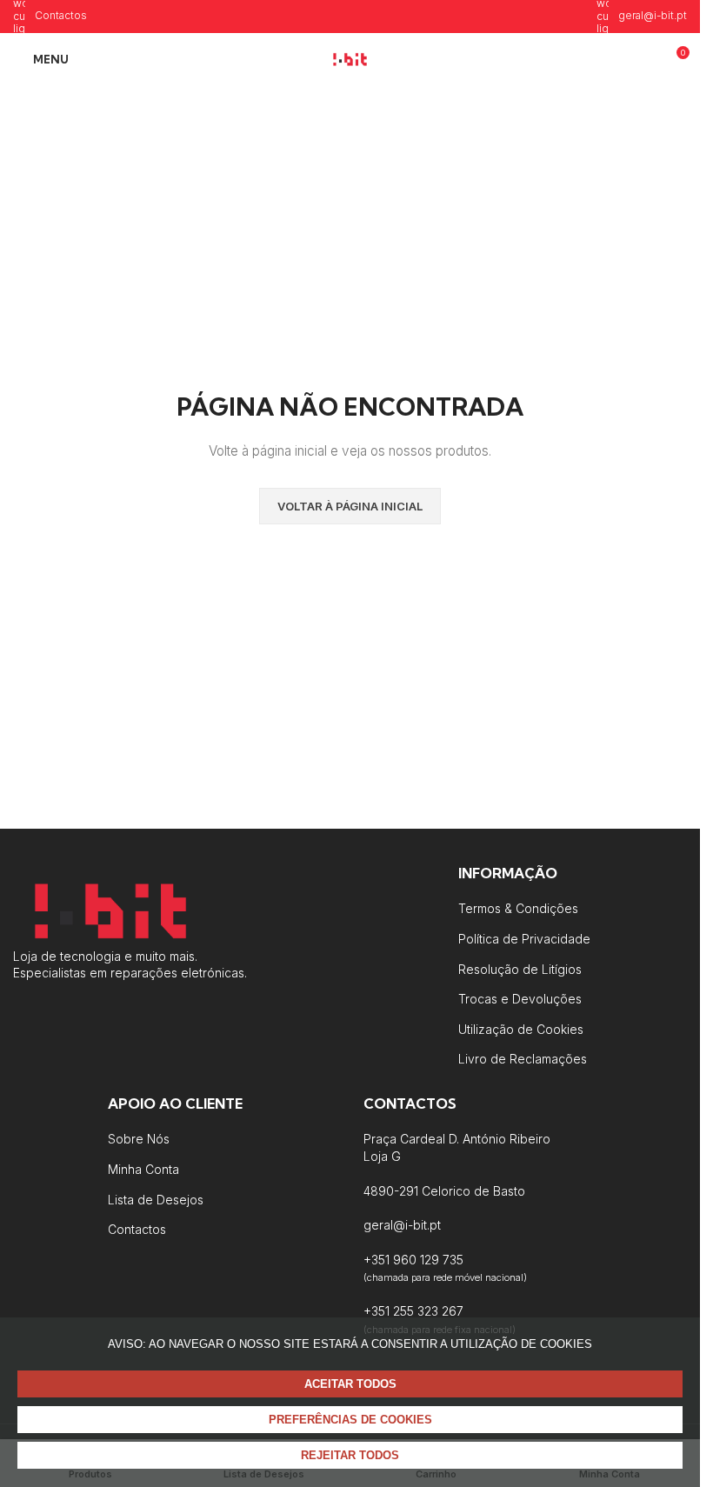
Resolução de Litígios (520, 969)
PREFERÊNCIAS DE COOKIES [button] (350, 1419)
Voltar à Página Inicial (350, 506)
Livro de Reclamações (522, 1058)
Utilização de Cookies (520, 1029)
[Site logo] (350, 57)
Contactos (137, 1229)
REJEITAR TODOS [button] (350, 1455)
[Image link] (110, 908)
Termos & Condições (518, 908)
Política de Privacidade (524, 938)
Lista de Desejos (155, 1199)
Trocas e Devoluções (520, 998)
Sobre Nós (139, 1138)
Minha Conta (143, 1169)
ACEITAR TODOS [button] (350, 1383)
